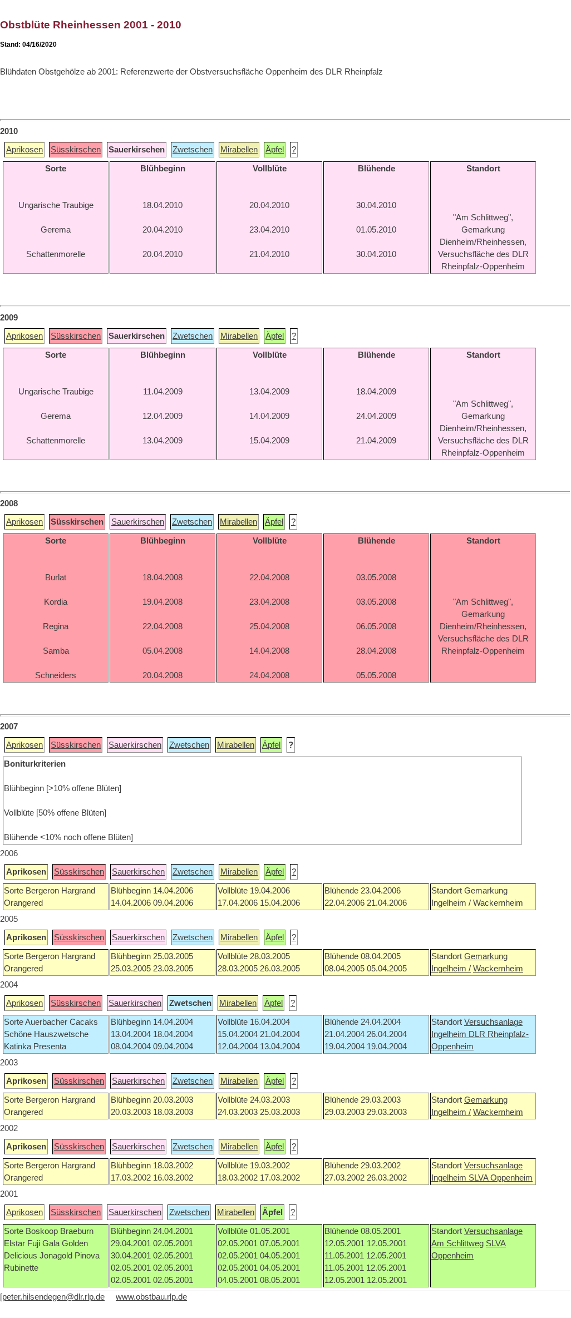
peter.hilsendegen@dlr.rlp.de (53, 1296)
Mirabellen (239, 149)
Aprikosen (24, 149)
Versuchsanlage (493, 1022)
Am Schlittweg (457, 1243)
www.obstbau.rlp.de (151, 1296)
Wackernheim (498, 968)
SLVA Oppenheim (501, 1177)
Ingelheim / (451, 968)
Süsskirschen (76, 149)
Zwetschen (193, 149)
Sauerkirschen (137, 521)
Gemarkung (486, 956)
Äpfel (274, 149)
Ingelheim (450, 1034)
